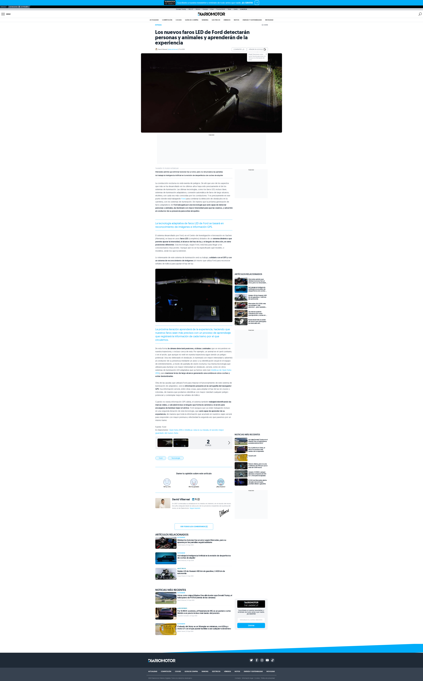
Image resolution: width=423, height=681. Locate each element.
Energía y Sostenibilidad (252, 20)
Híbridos (227, 20)
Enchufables (183, 608)
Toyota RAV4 (220, 9)
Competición (167, 20)
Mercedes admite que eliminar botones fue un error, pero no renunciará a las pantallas (189, 172)
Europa (205, 9)
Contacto (238, 678)
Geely (236, 9)
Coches (179, 20)
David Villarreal (162, 49)
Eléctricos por (13, 7)
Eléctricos (216, 20)
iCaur (212, 9)
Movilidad (269, 20)
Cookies (257, 678)
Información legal (247, 678)
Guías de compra (191, 20)
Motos (198, 9)
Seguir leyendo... (195, 508)
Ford (183, 198)
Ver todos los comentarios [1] (193, 526)
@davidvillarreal (173, 49)
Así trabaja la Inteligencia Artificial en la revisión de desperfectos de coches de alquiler (189, 175)
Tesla (229, 9)
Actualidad (154, 20)
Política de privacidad (268, 678)
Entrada (158, 25)
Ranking (205, 20)
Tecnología (176, 458)
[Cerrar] (266, 54)
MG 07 (191, 9)
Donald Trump (181, 9)
